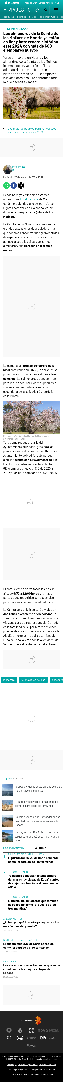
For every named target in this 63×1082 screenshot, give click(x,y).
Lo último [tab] (39, 848)
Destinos (21, 17)
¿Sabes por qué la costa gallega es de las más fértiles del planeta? (31, 924)
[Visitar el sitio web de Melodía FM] (43, 1038)
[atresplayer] (37, 10)
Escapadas (9, 17)
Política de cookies (47, 1064)
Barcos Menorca (46, 2)
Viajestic (7, 778)
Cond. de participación (17, 1069)
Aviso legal (12, 1064)
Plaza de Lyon (30, 2)
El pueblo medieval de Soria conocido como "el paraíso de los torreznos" (33, 860)
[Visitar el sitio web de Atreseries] (9, 1038)
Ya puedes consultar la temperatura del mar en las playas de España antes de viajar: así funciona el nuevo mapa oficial (33, 881)
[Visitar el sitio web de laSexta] (20, 1030)
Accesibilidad (47, 1074)
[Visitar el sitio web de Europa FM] (31, 1038)
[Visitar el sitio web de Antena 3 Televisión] (9, 1030)
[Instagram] (13, 169)
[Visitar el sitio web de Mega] (54, 1030)
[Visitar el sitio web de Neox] (31, 1030)
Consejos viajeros (49, 17)
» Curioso (18, 778)
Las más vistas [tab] (13, 848)
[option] (31, 883)
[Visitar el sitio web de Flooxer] (31, 1045)
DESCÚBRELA (11, 961)
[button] (45, 10)
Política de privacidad (28, 1064)
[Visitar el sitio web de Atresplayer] (54, 1038)
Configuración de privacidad (42, 1069)
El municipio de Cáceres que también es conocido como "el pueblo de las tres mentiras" (33, 904)
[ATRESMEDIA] (31, 1021)
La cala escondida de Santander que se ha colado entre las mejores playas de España (31, 969)
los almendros (29, 199)
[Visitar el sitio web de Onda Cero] (20, 1038)
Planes (32, 17)
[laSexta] (12, 2)
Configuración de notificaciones (24, 1074)
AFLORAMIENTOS (13, 918)
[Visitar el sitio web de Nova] (43, 1030)
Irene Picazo (18, 166)
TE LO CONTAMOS (18, 871)
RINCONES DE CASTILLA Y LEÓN (26, 854)
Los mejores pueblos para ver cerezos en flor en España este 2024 (32, 130)
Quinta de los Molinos (33, 679)
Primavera (9, 679)
